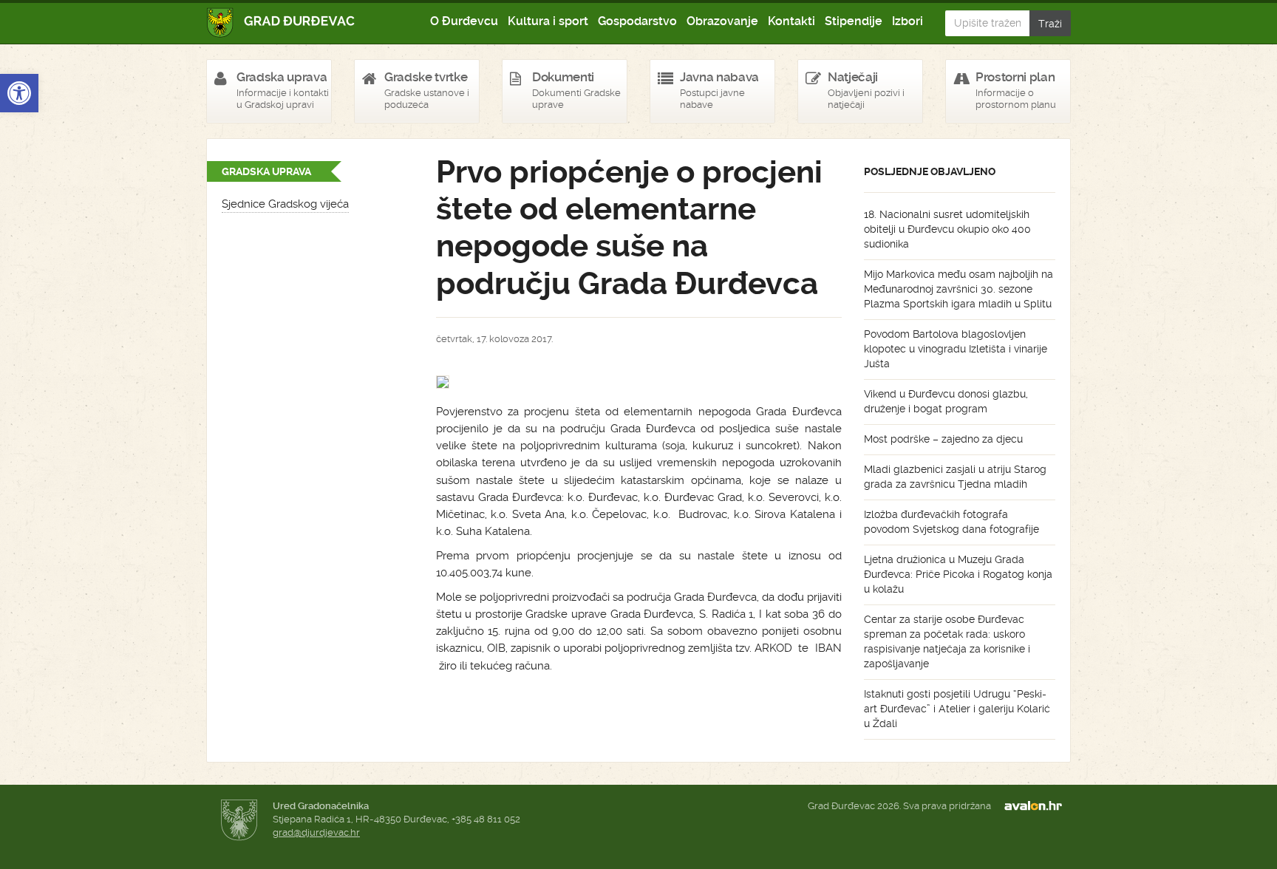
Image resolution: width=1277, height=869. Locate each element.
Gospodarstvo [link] (637, 21)
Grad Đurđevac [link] (281, 22)
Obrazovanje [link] (722, 21)
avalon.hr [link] (1037, 806)
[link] (19, 93)
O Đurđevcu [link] (464, 21)
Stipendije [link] (853, 21)
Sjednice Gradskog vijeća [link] (285, 204)
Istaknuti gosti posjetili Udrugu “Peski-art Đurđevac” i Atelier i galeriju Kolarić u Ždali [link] (957, 708)
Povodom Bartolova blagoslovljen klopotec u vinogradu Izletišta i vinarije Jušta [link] (955, 348)
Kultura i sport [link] (548, 21)
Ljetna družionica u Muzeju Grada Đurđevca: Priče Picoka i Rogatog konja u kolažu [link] (958, 574)
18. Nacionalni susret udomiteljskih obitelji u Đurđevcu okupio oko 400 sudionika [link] (947, 229)
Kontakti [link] (791, 21)
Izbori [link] (907, 21)
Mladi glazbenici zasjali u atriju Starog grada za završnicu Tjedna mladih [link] (955, 476)
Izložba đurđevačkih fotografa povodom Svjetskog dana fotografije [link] (951, 521)
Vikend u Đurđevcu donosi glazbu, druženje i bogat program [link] (946, 401)
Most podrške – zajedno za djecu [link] (943, 439)
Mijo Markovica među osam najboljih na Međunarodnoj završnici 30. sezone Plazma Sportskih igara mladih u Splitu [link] (958, 289)
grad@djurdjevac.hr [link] (316, 832)
